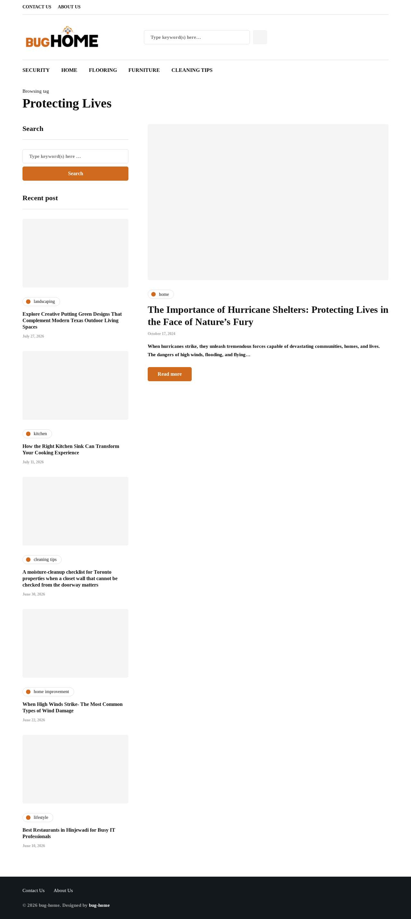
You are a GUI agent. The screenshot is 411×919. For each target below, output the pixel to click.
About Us (69, 6)
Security (36, 70)
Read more (170, 374)
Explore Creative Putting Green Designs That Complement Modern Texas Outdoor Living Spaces (72, 320)
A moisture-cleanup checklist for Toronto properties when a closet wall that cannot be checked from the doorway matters (70, 578)
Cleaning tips (192, 70)
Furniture (144, 70)
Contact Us (36, 6)
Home (69, 70)
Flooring (103, 70)
